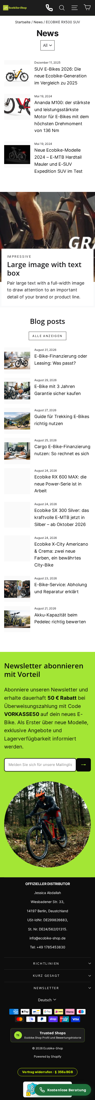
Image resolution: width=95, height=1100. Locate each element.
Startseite (22, 22)
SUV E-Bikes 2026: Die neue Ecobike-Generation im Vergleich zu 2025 (60, 76)
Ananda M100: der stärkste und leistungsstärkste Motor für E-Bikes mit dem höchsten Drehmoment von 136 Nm (62, 116)
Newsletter (46, 988)
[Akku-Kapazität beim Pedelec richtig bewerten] (17, 619)
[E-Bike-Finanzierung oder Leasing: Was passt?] (17, 360)
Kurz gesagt (46, 975)
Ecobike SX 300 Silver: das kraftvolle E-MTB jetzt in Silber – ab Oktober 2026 (61, 517)
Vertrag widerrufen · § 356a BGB (47, 1072)
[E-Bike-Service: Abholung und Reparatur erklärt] (17, 589)
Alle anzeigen (47, 336)
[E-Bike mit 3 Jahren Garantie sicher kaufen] (17, 391)
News (38, 22)
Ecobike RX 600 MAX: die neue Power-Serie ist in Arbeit (60, 483)
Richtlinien (46, 963)
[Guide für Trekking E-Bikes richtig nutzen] (17, 421)
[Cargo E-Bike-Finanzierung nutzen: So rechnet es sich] (17, 451)
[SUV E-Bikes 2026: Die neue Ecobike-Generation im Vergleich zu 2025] (17, 73)
